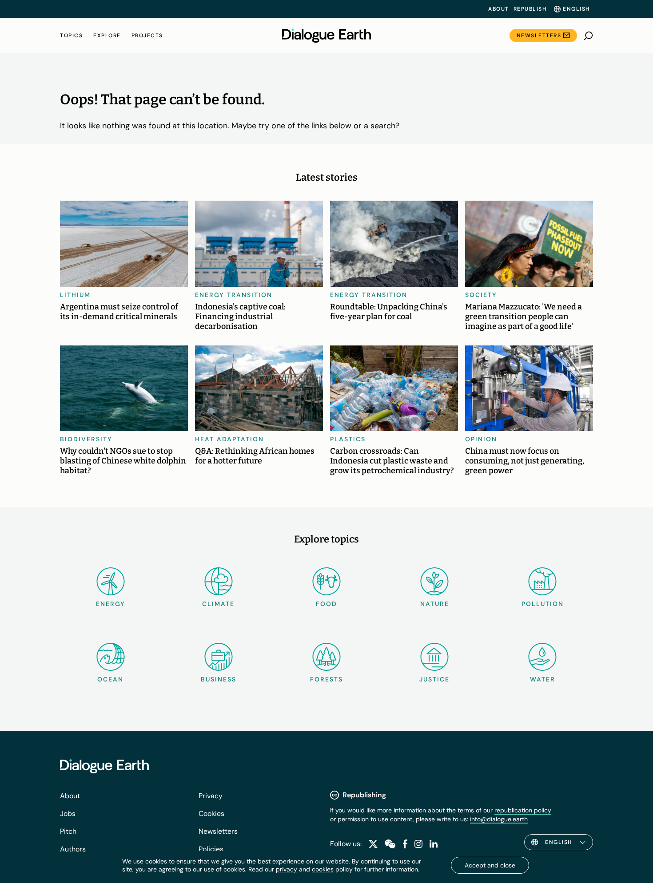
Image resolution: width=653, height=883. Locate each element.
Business (218, 679)
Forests (326, 679)
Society (481, 295)
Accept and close (490, 865)
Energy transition (233, 295)
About (498, 9)
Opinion (481, 439)
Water (542, 679)
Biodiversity (86, 439)
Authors (73, 849)
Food (326, 604)
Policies (211, 849)
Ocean (110, 679)
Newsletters (539, 35)
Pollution (543, 604)
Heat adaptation (229, 439)
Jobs (68, 813)
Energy (110, 604)
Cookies (211, 813)
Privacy (211, 795)
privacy (286, 869)
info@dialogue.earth (499, 819)
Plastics (348, 439)
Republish (530, 9)
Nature (434, 604)
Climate (218, 604)
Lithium (75, 295)
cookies (323, 869)
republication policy (522, 810)
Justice (434, 679)
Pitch (68, 831)
